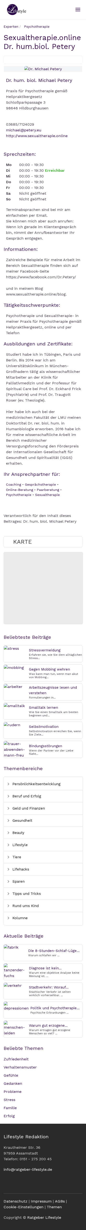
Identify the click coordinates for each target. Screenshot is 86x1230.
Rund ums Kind (25, 906)
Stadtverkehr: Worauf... (49, 987)
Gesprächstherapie (40, 484)
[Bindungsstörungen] (15, 749)
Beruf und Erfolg (26, 796)
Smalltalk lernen (43, 707)
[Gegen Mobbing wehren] (14, 667)
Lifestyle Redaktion (26, 1136)
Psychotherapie (18, 495)
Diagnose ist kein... (45, 968)
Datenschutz (15, 1201)
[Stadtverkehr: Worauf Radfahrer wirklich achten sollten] (13, 985)
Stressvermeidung (44, 650)
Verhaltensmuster (20, 1067)
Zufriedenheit (16, 1059)
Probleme (13, 1091)
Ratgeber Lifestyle (44, 1217)
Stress (9, 1099)
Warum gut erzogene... (48, 1025)
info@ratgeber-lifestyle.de (28, 1169)
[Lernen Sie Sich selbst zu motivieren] (12, 724)
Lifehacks (20, 869)
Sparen (18, 881)
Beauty (17, 833)
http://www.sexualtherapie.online (37, 136)
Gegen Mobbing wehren (49, 669)
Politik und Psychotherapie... (55, 1008)
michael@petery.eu (23, 130)
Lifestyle (19, 845)
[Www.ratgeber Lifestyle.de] (16, 9)
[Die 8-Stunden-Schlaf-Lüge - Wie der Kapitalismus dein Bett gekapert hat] (11, 947)
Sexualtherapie (47, 495)
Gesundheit (21, 820)
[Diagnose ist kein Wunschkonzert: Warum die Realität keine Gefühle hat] (15, 970)
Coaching (13, 484)
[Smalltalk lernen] (14, 705)
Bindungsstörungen (45, 746)
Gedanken (13, 1083)
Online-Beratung (19, 490)
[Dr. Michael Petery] (43, 69)
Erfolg (9, 1116)
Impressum (41, 1201)
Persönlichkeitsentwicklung (35, 784)
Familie (10, 1108)
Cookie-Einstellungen (23, 1207)
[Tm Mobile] (78, 9)
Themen (54, 1207)
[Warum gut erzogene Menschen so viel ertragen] (15, 1028)
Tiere (16, 857)
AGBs (60, 1201)
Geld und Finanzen (28, 808)
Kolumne (19, 918)
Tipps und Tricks (26, 894)
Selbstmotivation (44, 727)
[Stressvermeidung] (11, 648)
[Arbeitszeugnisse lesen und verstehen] (13, 686)
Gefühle (11, 1075)
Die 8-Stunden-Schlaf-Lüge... (54, 951)
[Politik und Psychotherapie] (16, 1006)
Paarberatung (48, 490)
